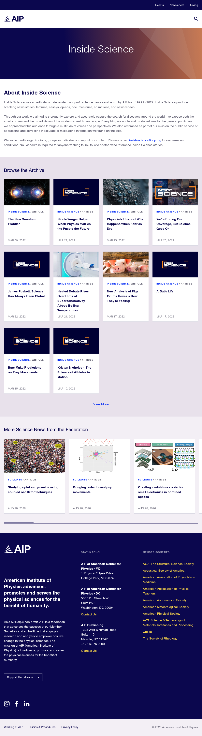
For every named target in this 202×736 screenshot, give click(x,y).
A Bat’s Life (164, 291)
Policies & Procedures (41, 727)
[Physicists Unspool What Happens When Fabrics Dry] (126, 192)
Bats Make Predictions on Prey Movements (24, 370)
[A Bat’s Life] (175, 264)
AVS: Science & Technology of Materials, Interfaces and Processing (168, 622)
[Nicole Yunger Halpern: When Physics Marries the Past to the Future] (76, 192)
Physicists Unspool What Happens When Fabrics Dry (125, 223)
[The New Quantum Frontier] (27, 192)
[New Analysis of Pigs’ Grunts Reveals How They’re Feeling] (126, 264)
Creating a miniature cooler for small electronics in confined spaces (160, 492)
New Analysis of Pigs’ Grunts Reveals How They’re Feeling (123, 296)
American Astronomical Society (165, 600)
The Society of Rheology (160, 638)
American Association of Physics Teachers (166, 591)
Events (159, 5)
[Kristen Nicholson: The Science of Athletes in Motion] (76, 341)
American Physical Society (161, 613)
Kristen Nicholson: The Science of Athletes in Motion (74, 372)
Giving (194, 5)
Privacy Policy (69, 727)
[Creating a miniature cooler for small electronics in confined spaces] (164, 456)
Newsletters (177, 5)
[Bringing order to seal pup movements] (99, 456)
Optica (147, 632)
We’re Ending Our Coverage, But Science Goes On (173, 223)
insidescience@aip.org (145, 140)
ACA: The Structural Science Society (168, 564)
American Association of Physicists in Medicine (169, 579)
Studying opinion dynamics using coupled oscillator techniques (33, 489)
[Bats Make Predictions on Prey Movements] (27, 341)
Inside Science (19, 211)
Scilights (15, 479)
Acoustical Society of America (163, 570)
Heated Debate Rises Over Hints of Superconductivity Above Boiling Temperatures (73, 300)
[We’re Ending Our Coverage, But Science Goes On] (175, 192)
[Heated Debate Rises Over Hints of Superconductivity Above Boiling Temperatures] (76, 264)
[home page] (14, 19)
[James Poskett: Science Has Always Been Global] (27, 264)
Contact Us (89, 614)
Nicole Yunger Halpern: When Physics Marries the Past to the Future (74, 223)
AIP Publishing (92, 625)
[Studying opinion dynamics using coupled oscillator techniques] (34, 456)
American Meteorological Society (166, 607)
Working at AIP (13, 727)
